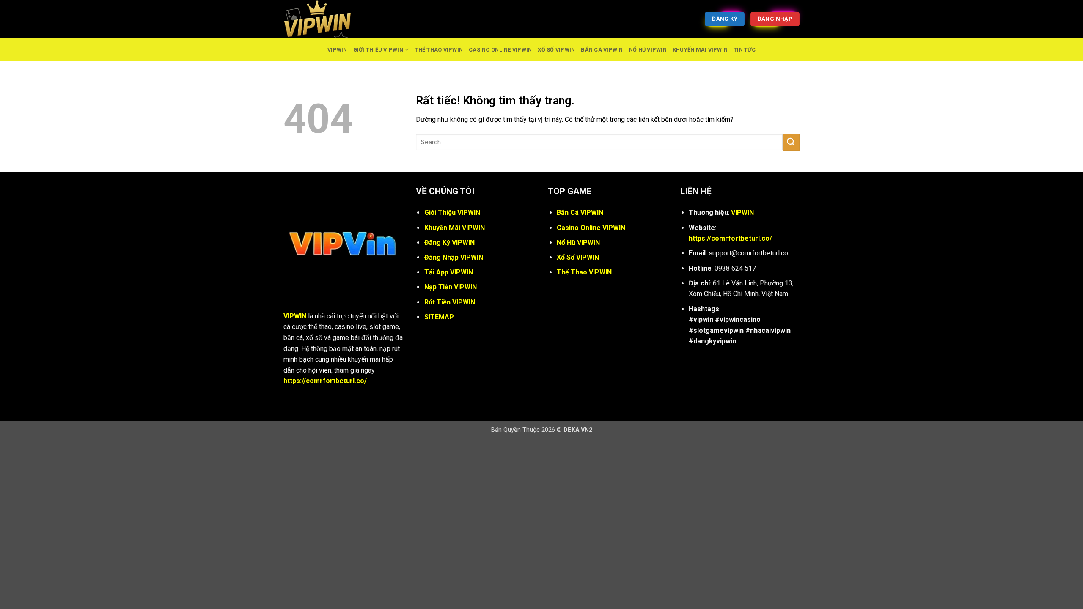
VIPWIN (337, 50)
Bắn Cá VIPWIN (602, 50)
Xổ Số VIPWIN (556, 50)
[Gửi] (791, 142)
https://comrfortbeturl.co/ (325, 381)
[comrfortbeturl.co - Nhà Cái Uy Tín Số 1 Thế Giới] (325, 19)
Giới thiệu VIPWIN (378, 50)
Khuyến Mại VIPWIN (700, 50)
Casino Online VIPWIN (500, 50)
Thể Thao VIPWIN (439, 50)
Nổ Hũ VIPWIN (648, 50)
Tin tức (745, 50)
